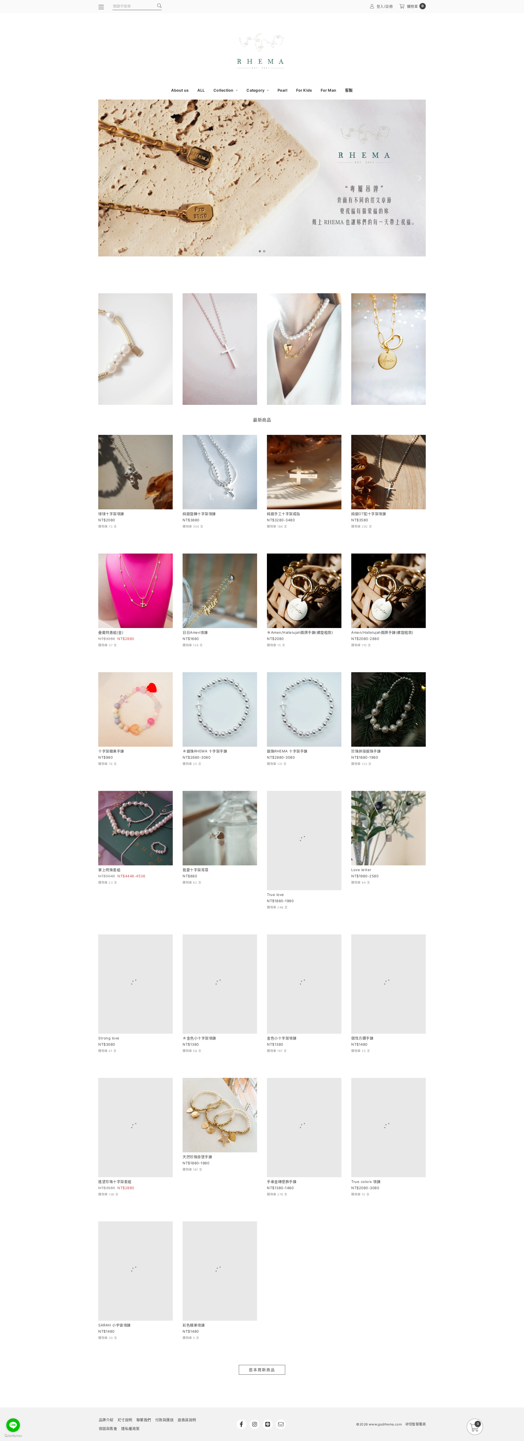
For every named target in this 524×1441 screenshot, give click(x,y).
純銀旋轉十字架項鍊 (199, 514)
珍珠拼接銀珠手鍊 (366, 751)
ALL (201, 90)
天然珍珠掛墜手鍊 (197, 1107)
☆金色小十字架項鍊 (199, 988)
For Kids (304, 90)
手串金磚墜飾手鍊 (281, 1107)
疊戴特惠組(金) (110, 632)
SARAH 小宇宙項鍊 (114, 1226)
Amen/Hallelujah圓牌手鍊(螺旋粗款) (382, 632)
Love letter (361, 870)
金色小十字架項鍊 (281, 988)
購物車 (415, 6)
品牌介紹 (106, 1320)
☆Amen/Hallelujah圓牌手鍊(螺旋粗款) (300, 632)
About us (180, 90)
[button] (260, 251)
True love (275, 870)
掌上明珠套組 (109, 870)
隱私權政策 (130, 1329)
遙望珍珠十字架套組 (115, 1107)
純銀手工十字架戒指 (283, 514)
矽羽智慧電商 (416, 1325)
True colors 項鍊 (365, 1107)
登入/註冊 (385, 6)
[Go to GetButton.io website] (13, 1435)
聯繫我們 (143, 1320)
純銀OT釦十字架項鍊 (368, 514)
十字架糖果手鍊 (111, 751)
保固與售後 (108, 1329)
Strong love (109, 988)
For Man (328, 90)
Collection (223, 90)
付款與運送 (164, 1320)
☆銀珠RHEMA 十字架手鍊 (205, 751)
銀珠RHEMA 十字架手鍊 (287, 751)
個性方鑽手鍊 (362, 988)
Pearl (282, 90)
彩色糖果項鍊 (194, 1226)
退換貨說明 (187, 1320)
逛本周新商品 (262, 1270)
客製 (349, 90)
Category (255, 90)
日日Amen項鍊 (195, 632)
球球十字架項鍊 (111, 514)
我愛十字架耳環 (196, 870)
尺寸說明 (125, 1320)
